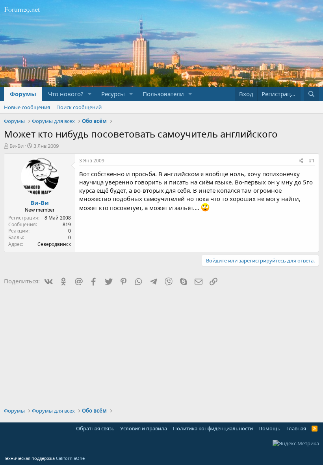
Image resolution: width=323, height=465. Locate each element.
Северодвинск (54, 244)
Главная (296, 428)
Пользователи (163, 94)
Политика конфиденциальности (213, 428)
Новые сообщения (27, 107)
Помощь (269, 428)
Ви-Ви (16, 145)
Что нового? (66, 94)
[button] (89, 94)
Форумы (23, 94)
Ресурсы (113, 94)
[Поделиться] (301, 161)
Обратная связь (95, 428)
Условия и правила (143, 428)
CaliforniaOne (70, 458)
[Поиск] (311, 94)
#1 (312, 160)
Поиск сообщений (79, 107)
